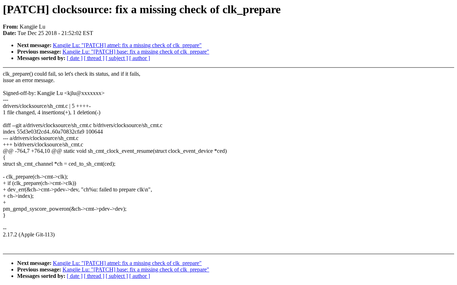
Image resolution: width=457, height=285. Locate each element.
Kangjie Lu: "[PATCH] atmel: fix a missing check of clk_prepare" (127, 45)
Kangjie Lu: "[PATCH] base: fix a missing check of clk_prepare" (135, 52)
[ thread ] (94, 58)
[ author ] (139, 58)
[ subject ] (117, 58)
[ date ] (74, 58)
